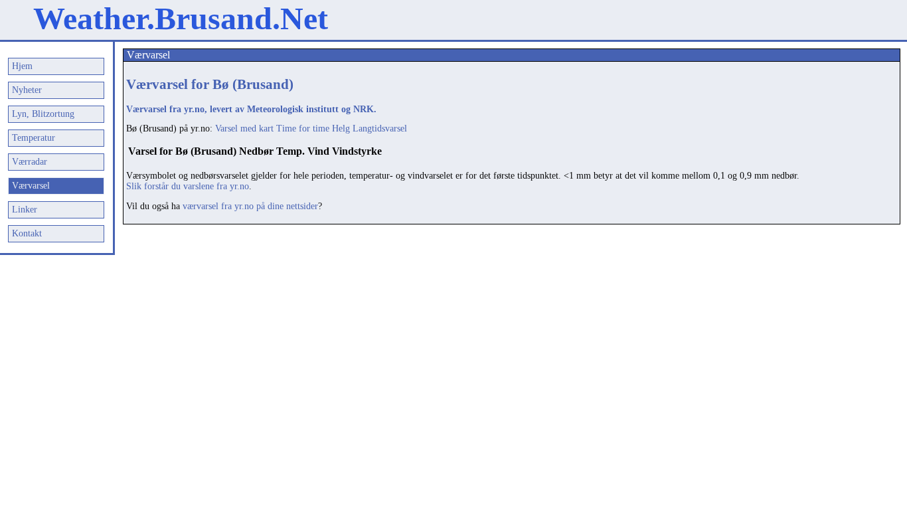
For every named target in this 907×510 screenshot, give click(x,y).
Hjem (22, 66)
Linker (24, 209)
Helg (341, 128)
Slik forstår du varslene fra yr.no (187, 186)
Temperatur (33, 138)
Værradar (29, 162)
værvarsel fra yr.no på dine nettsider (250, 206)
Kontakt (27, 233)
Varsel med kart (244, 128)
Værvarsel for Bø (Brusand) (209, 84)
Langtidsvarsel (380, 128)
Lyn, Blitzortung (43, 114)
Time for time (302, 128)
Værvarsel (31, 186)
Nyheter (27, 90)
